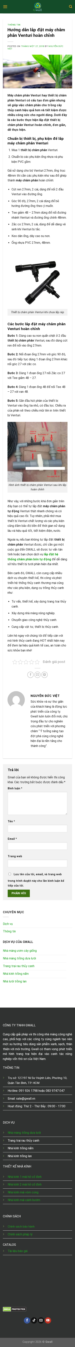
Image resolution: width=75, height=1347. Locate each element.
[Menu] (5, 6)
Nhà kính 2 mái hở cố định (25, 1184)
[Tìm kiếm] (70, 6)
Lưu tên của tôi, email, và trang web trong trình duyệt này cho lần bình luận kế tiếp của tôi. (36, 880)
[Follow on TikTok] (34, 1320)
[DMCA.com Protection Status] (14, 1309)
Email (12, 839)
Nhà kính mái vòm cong (23, 1192)
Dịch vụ (8, 924)
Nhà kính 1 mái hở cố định (25, 1177)
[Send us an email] (41, 1320)
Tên (11, 821)
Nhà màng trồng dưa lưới (25, 1133)
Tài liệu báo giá (18, 1251)
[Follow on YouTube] (48, 1320)
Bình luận (15, 788)
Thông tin (14, 25)
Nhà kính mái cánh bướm (24, 1200)
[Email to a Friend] (37, 675)
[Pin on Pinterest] (44, 675)
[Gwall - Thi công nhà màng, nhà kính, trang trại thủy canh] (37, 6)
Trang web (15, 856)
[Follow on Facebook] (27, 1320)
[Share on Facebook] (30, 675)
